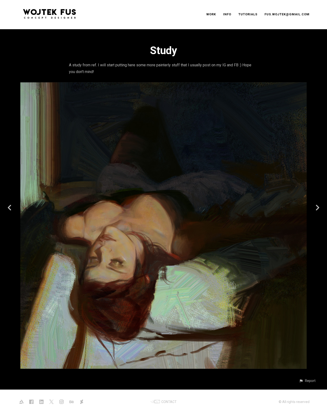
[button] (307, 381)
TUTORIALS (247, 14)
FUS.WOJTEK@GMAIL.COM (287, 14)
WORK (211, 14)
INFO (227, 14)
